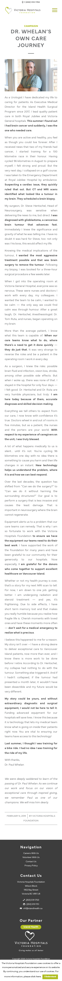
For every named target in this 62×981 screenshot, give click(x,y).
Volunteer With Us (31, 857)
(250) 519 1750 (32, 900)
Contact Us (31, 862)
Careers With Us (31, 853)
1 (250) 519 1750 (32, 2)
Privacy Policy (31, 866)
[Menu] (53, 10)
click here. (36, 977)
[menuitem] (53, 10)
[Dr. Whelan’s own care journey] (31, 75)
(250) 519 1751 (32, 904)
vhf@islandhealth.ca (32, 909)
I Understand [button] (50, 977)
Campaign (31, 26)
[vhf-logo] (26, 10)
